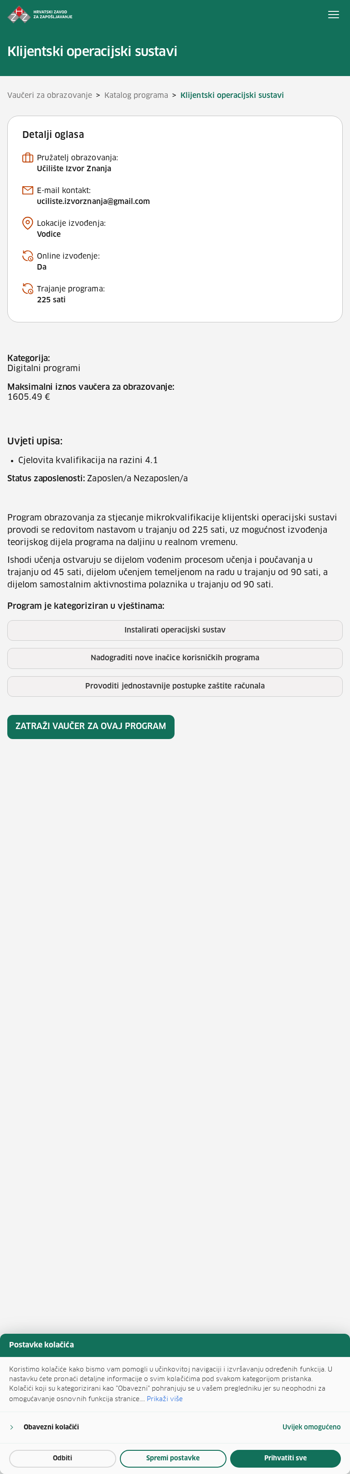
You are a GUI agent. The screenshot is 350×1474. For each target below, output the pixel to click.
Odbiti (62, 1458)
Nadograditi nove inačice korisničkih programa (175, 658)
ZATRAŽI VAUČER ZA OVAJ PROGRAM (90, 727)
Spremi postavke (173, 1458)
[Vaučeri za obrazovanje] (39, 14)
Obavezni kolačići (51, 1427)
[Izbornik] (333, 14)
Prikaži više (165, 1399)
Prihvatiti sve (285, 1458)
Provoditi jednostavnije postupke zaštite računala (175, 686)
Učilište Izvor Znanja (74, 169)
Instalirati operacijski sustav (175, 630)
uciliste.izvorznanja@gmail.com (93, 201)
